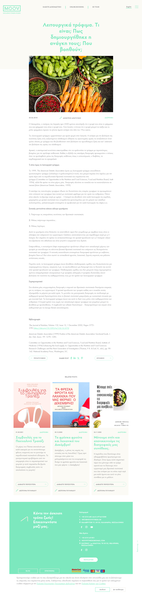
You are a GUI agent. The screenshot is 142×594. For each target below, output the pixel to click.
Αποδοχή (102, 589)
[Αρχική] (12, 9)
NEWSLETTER (88, 560)
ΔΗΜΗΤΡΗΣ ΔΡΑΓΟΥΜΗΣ (72, 118)
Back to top (137, 548)
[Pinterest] (82, 358)
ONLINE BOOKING (77, 7)
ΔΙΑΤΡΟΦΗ (109, 118)
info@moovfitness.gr (91, 520)
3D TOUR (95, 7)
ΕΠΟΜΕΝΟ (100, 358)
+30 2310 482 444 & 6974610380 (94, 517)
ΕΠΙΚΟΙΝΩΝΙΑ (49, 571)
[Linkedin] (74, 358)
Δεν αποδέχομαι (118, 589)
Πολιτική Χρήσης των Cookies (94, 583)
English (128, 7)
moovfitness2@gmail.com (93, 541)
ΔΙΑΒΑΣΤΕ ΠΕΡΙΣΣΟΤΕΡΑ (27, 484)
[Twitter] (78, 358)
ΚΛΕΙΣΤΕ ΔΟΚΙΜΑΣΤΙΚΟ (52, 7)
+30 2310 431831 (88, 538)
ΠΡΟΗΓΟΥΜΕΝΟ (40, 358)
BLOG (28, 571)
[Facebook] (71, 358)
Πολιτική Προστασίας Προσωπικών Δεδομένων (56, 583)
